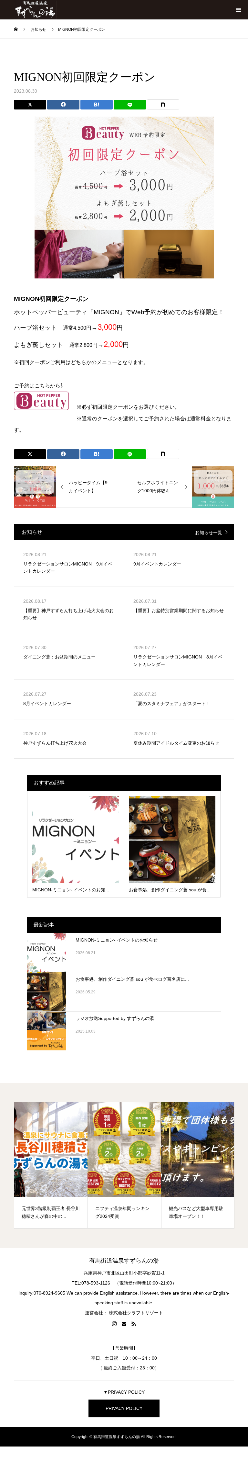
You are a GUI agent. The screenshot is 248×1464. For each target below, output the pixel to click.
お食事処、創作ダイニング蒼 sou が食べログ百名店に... (132, 979)
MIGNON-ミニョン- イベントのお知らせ (117, 940)
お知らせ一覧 (208, 532)
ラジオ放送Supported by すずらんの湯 (115, 1018)
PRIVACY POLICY (124, 1408)
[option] (51, 1165)
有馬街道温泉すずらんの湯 (124, 1260)
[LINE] (130, 104)
